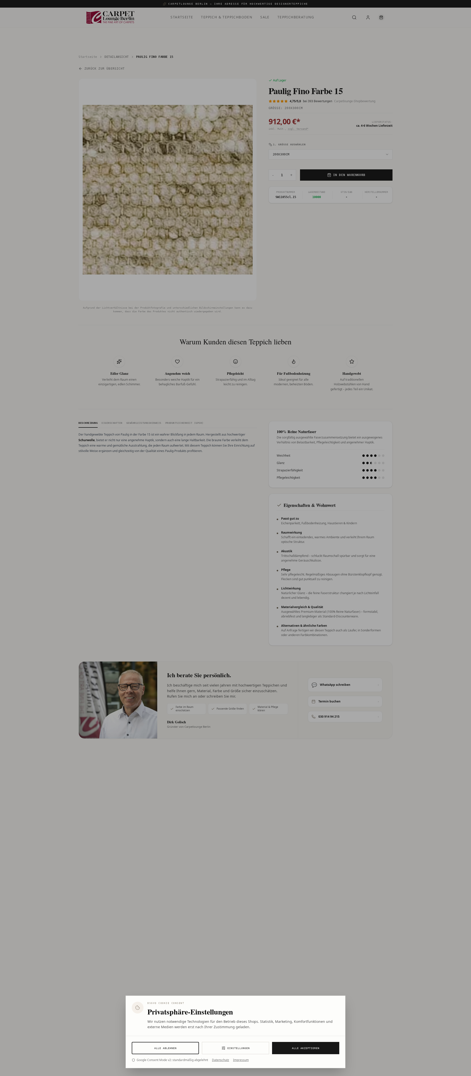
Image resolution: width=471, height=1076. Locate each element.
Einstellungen (238, 1048)
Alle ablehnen (165, 1048)
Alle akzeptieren (305, 1048)
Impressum (241, 1060)
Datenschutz (220, 1060)
